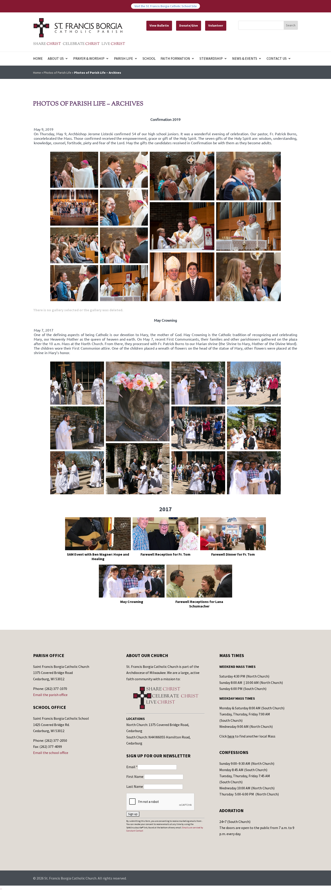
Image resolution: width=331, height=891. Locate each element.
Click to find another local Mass (247, 736)
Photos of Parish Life (57, 73)
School (149, 59)
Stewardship (211, 59)
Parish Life (123, 59)
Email (132, 767)
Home (38, 59)
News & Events (244, 59)
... (1, 888)
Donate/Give (188, 25)
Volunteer (215, 25)
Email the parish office (50, 694)
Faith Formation (175, 59)
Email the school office (50, 752)
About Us (56, 59)
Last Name (135, 786)
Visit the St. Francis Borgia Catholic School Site (165, 6)
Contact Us (277, 59)
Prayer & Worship (88, 59)
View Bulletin (159, 25)
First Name (135, 776)
